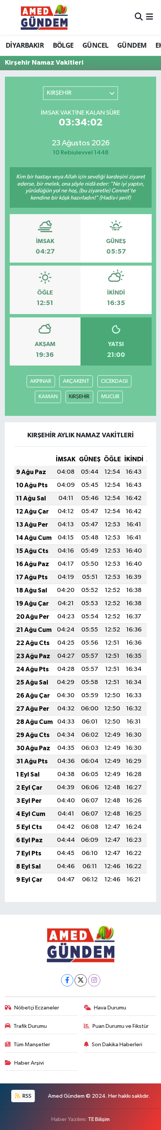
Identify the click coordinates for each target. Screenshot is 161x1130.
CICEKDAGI (114, 381)
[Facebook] (67, 980)
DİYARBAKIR (25, 45)
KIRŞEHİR (79, 396)
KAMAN (48, 396)
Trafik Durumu (30, 1026)
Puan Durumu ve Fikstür (120, 1026)
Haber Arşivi (29, 1063)
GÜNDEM (131, 45)
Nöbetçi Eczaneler (36, 1008)
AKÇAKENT (76, 381)
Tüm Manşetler (31, 1044)
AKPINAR (40, 381)
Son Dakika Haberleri (117, 1044)
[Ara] (139, 17)
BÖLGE (63, 45)
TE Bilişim (99, 1119)
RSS (26, 1096)
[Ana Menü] (149, 17)
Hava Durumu (110, 1008)
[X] (81, 980)
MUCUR (110, 396)
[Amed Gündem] (44, 17)
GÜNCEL (95, 45)
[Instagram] (94, 980)
